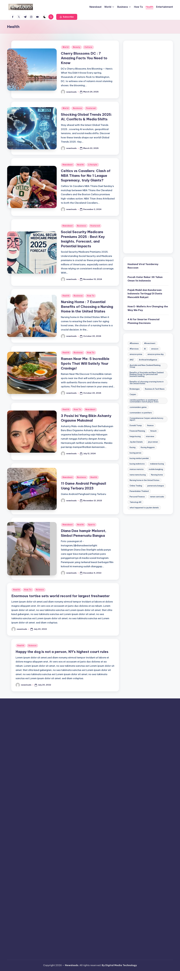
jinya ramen (153, 442)
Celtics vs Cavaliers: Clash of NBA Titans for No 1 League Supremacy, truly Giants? (85, 175)
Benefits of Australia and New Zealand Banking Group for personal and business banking (147, 374)
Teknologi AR (135, 502)
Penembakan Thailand (139, 491)
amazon (154, 349)
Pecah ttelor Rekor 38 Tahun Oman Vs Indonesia (145, 279)
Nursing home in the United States (144, 480)
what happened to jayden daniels (144, 508)
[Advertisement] (148, 147)
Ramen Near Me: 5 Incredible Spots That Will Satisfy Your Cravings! (85, 363)
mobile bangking (156, 469)
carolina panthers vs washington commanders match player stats (144, 401)
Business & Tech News (155, 389)
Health (80, 165)
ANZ (132, 360)
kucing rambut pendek (139, 458)
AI (145, 349)
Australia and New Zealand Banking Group (145, 366)
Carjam (133, 394)
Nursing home (157, 475)
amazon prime (136, 354)
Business (77, 108)
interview (150, 436)
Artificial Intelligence (148, 360)
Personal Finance (137, 497)
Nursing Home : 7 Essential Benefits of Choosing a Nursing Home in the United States (87, 306)
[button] (66, 17)
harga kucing (135, 436)
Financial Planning (137, 431)
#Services (134, 349)
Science (40, 590)
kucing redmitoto (137, 464)
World (66, 47)
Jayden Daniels (136, 442)
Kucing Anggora (148, 447)
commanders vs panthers (141, 413)
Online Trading (136, 486)
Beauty (76, 47)
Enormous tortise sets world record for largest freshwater (60, 596)
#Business (134, 343)
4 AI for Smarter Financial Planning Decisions (143, 321)
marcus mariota (136, 469)
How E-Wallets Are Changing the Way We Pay (148, 308)
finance (150, 425)
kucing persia (135, 453)
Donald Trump (136, 425)
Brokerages (135, 389)
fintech (153, 431)
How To (90, 296)
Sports (91, 525)
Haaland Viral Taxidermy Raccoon (143, 266)
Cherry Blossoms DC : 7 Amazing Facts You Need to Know (84, 58)
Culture (88, 47)
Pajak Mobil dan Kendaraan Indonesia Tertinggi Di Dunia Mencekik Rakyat (145, 293)
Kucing (132, 447)
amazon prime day (156, 354)
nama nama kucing (138, 475)
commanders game (138, 407)
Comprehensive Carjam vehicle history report (146, 419)
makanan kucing (157, 464)
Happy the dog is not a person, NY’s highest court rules (62, 652)
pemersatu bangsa (155, 486)
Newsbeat (68, 165)
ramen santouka (157, 497)
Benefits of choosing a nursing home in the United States (147, 383)
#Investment (149, 343)
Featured (91, 108)
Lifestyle (92, 165)
